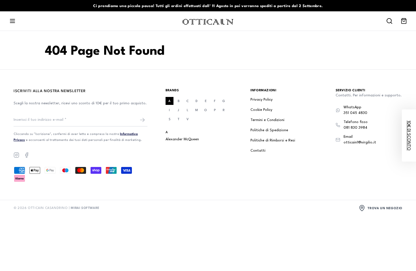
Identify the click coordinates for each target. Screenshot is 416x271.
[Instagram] (16, 155)
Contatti (257, 151)
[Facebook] (26, 155)
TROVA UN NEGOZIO (385, 208)
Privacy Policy (261, 99)
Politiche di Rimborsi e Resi (272, 140)
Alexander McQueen (182, 139)
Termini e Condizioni (267, 120)
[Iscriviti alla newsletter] (142, 120)
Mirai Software (85, 207)
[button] (409, 135)
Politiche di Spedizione (269, 130)
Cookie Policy (261, 110)
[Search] (389, 21)
